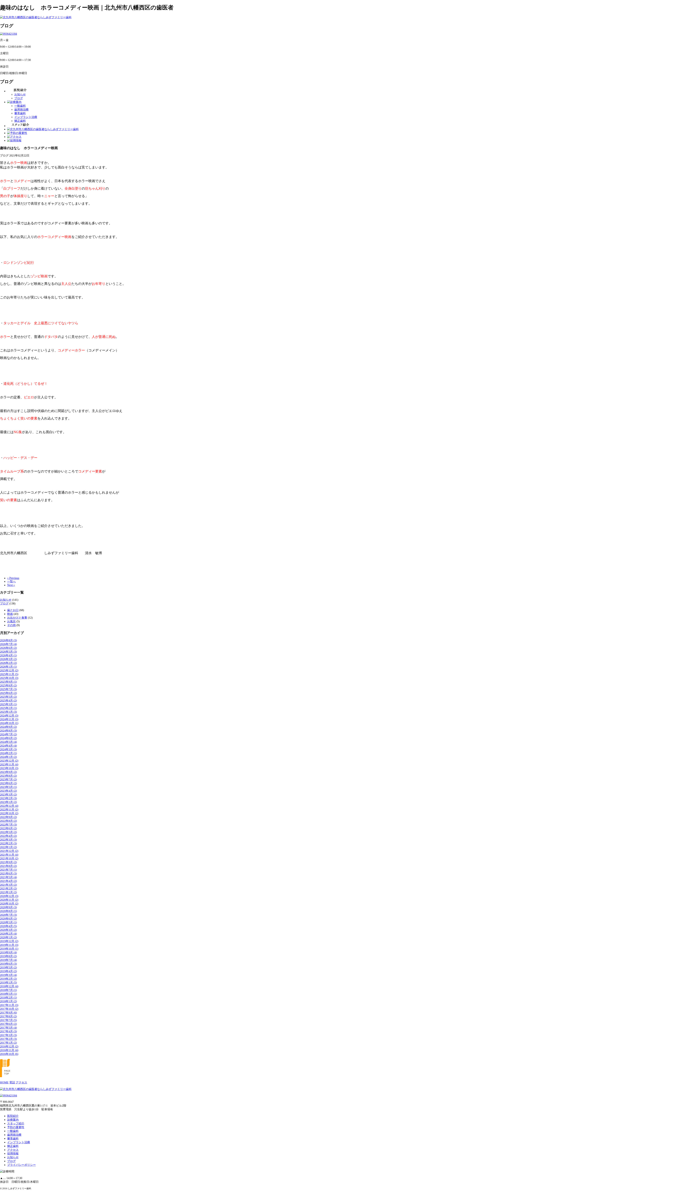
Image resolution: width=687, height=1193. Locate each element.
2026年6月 (8, 647)
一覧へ (11, 581)
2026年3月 (8, 659)
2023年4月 (8, 790)
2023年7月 (8, 779)
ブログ (18, 98)
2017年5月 (8, 1027)
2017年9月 (8, 1012)
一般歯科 (20, 105)
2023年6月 (8, 783)
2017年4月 (8, 1031)
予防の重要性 (15, 1127)
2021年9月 (8, 862)
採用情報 (13, 1153)
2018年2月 (8, 997)
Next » (11, 585)
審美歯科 (20, 113)
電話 (12, 1082)
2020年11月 (9, 899)
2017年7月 (8, 1020)
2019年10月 (9, 948)
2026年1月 (8, 666)
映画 (10, 613)
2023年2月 (8, 798)
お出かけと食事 (17, 617)
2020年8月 (8, 911)
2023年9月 (8, 771)
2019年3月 (8, 975)
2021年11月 (9, 854)
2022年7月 (8, 824)
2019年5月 (8, 967)
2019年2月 (8, 978)
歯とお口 (13, 610)
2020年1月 (8, 937)
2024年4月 (8, 745)
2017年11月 (9, 1005)
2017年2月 (8, 1038)
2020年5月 (8, 922)
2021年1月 (8, 892)
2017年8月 (8, 1016)
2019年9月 (8, 952)
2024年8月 (8, 730)
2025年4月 (8, 700)
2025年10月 (9, 677)
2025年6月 (8, 693)
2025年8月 (8, 685)
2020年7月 (8, 914)
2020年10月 (9, 903)
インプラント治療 (25, 117)
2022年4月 (8, 835)
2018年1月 (8, 1001)
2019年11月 (9, 944)
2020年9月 (8, 907)
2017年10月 (9, 1008)
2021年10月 (9, 858)
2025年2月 (8, 708)
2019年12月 (9, 941)
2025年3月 (8, 704)
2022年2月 (8, 843)
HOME (4, 1082)
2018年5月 (8, 993)
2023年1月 (8, 802)
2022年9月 (8, 817)
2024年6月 (8, 738)
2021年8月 (8, 865)
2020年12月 (9, 896)
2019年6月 (8, 963)
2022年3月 (8, 839)
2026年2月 (8, 662)
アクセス (21, 1082)
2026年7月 (8, 644)
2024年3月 (8, 749)
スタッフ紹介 (15, 1123)
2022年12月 (9, 805)
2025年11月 (9, 674)
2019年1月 (8, 982)
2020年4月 (8, 926)
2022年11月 (9, 809)
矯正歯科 (20, 120)
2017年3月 (8, 1035)
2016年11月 (9, 1050)
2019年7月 (8, 959)
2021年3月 (8, 884)
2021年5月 (8, 877)
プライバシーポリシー (21, 1164)
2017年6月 (8, 1023)
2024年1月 (8, 756)
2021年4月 (8, 881)
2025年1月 (8, 711)
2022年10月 (9, 813)
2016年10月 (9, 1053)
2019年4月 (8, 971)
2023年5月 (8, 787)
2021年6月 (8, 873)
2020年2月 (8, 933)
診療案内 (13, 1119)
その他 (11, 625)
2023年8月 (8, 775)
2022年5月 (8, 832)
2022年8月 (8, 820)
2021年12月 (9, 850)
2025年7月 (8, 689)
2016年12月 (9, 1046)
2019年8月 (8, 956)
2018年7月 (8, 990)
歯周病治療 (21, 109)
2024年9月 (8, 726)
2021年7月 (8, 869)
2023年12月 (9, 760)
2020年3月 (8, 929)
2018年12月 (9, 986)
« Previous (13, 578)
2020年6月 (8, 918)
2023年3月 (8, 794)
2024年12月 (9, 715)
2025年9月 (8, 681)
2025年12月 (9, 670)
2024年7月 (8, 734)
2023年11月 (9, 764)
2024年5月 (8, 741)
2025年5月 (8, 696)
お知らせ (20, 94)
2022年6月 (8, 828)
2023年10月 (9, 768)
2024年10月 (9, 723)
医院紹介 (13, 1115)
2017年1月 (8, 1042)
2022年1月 (8, 847)
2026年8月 (8, 640)
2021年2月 (8, 888)
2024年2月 (8, 753)
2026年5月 (8, 651)
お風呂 (11, 621)
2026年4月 (8, 655)
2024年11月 (9, 719)
